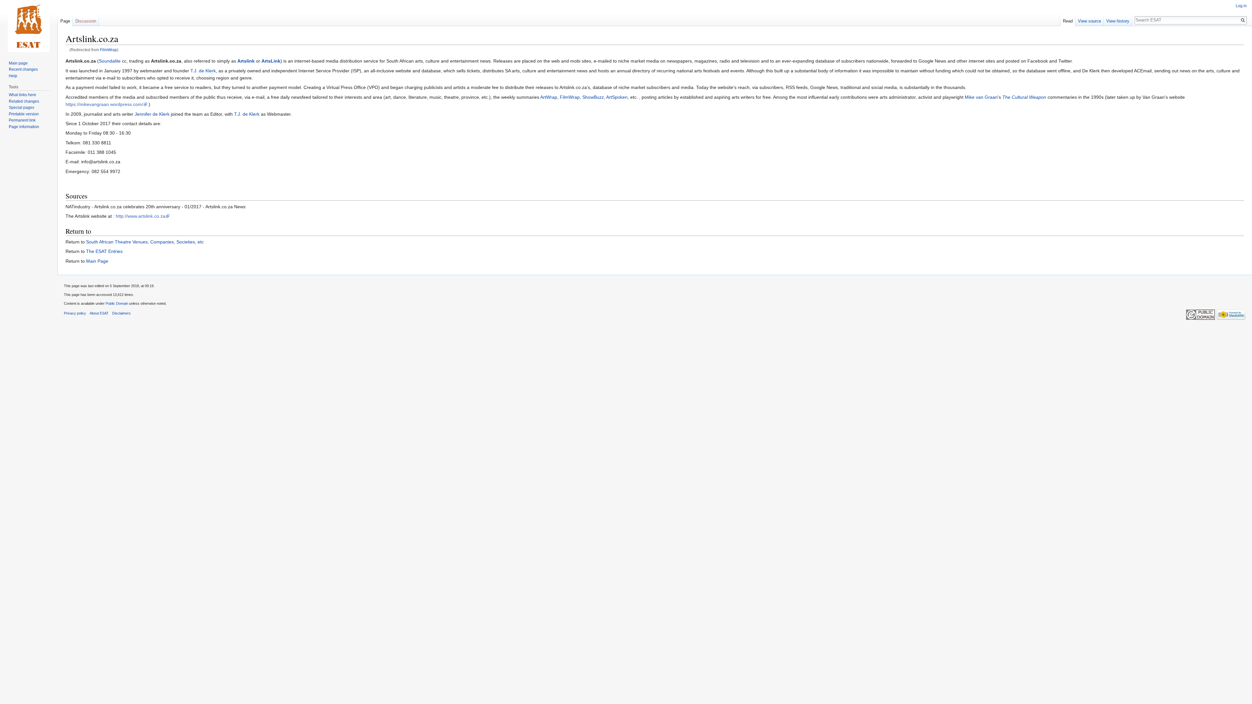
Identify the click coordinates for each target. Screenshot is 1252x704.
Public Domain (117, 303)
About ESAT (99, 313)
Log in (1241, 6)
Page (65, 21)
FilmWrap (108, 50)
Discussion (85, 21)
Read (1068, 21)
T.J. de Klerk (203, 70)
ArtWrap (548, 97)
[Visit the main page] (29, 26)
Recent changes (23, 69)
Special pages (21, 107)
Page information (24, 127)
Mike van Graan (981, 97)
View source (1089, 21)
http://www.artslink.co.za (140, 216)
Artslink (246, 61)
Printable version (24, 114)
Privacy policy (75, 313)
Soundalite (110, 61)
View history (1117, 21)
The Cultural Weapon (1024, 97)
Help (13, 76)
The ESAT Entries (104, 251)
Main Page (97, 261)
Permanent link (22, 120)
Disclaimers (121, 313)
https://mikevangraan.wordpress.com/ (104, 104)
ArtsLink (270, 61)
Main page (18, 63)
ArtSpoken (617, 97)
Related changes (24, 101)
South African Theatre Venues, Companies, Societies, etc (145, 241)
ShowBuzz (593, 97)
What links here (22, 95)
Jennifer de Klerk (152, 114)
